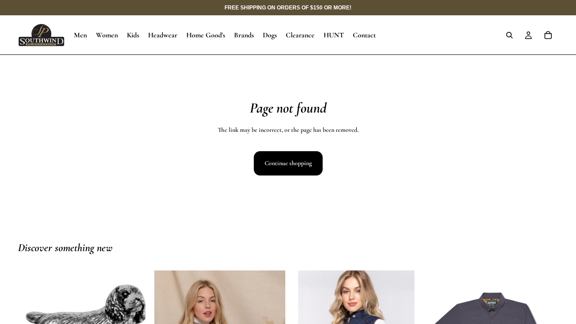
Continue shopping (288, 163)
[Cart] (548, 35)
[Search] (509, 35)
